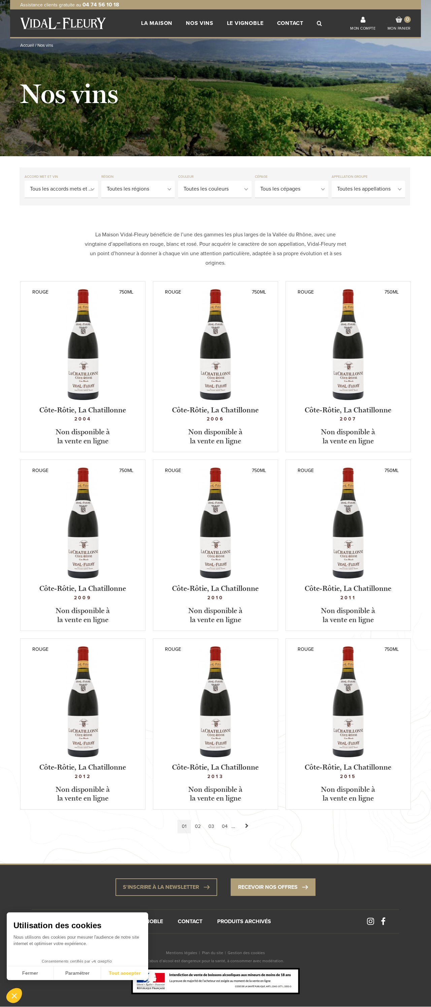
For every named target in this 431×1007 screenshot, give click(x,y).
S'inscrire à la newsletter (161, 887)
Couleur (186, 177)
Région (107, 177)
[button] (14, 995)
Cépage (261, 177)
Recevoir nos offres (268, 887)
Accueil (27, 45)
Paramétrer (77, 973)
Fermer (30, 973)
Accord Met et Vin (41, 177)
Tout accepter (124, 973)
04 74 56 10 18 (100, 4)
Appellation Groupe (350, 177)
